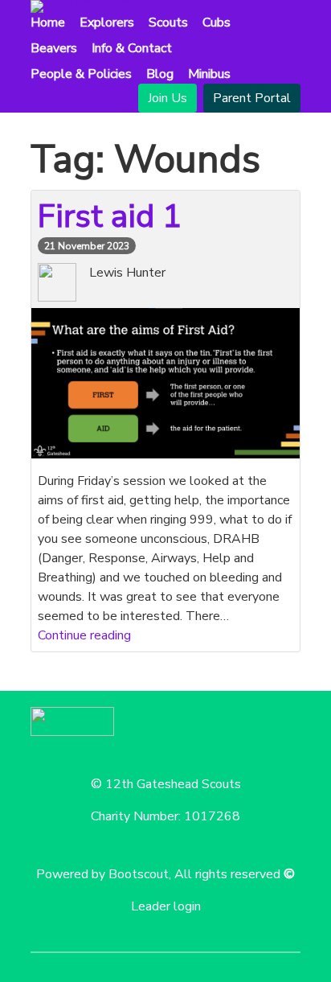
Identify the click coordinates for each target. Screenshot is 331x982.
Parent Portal (252, 98)
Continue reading (84, 635)
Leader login (166, 906)
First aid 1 (110, 216)
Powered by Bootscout (102, 874)
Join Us (167, 98)
